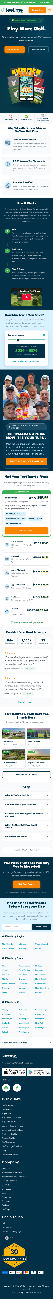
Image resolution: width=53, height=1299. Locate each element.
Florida (22, 992)
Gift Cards (6, 1189)
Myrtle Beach (24, 1023)
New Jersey (40, 975)
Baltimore (23, 1010)
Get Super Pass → (26, 531)
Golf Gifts (6, 1185)
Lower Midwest (8, 948)
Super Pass (6, 1114)
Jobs (4, 1193)
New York (23, 975)
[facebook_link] (6, 1088)
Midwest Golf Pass (9, 1122)
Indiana (5, 975)
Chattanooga (41, 1010)
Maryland (6, 979)
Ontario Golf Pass (9, 1138)
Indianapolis (24, 1019)
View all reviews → (26, 702)
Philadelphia (24, 1028)
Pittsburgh (39, 1028)
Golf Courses (7, 1106)
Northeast (23, 948)
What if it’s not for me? (17, 837)
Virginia (5, 970)
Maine (4, 992)
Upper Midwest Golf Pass (12, 1130)
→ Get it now (43, 2)
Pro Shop (6, 1201)
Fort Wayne (7, 1019)
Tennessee (23, 984)
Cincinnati (6, 1014)
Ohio (4, 966)
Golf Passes (7, 1110)
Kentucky (39, 970)
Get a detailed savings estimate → (26, 361)
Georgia (5, 988)
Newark (5, 1028)
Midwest (22, 944)
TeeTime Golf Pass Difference (14, 1177)
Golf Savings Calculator (12, 1146)
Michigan (39, 966)
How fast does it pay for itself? (20, 805)
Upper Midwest (41, 944)
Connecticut (40, 984)
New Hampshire (42, 988)
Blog (4, 1151)
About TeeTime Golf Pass (14, 1043)
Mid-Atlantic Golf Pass (11, 1118)
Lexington (39, 1019)
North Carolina (41, 979)
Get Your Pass (37, 10)
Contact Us (7, 1228)
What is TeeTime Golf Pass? (18, 795)
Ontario (38, 948)
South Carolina (8, 984)
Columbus (39, 1014)
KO (11, 1238)
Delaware (22, 979)
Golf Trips (6, 1210)
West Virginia (24, 970)
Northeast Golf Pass (10, 1134)
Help (4, 1223)
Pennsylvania (24, 966)
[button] (26, 795)
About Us (6, 1169)
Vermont (22, 988)
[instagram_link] (17, 1088)
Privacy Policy (17, 1293)
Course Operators (9, 1181)
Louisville (6, 1023)
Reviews (5, 1205)
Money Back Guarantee (12, 1173)
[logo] (26, 1057)
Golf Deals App (8, 1142)
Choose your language (11, 1232)
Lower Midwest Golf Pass (12, 1126)
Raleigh (5, 1032)
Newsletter (6, 1197)
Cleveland (23, 1014)
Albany (5, 1010)
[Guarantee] (26, 1255)
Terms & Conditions (33, 1293)
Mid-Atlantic (7, 944)
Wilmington (24, 1032)
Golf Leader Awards (10, 1155)
